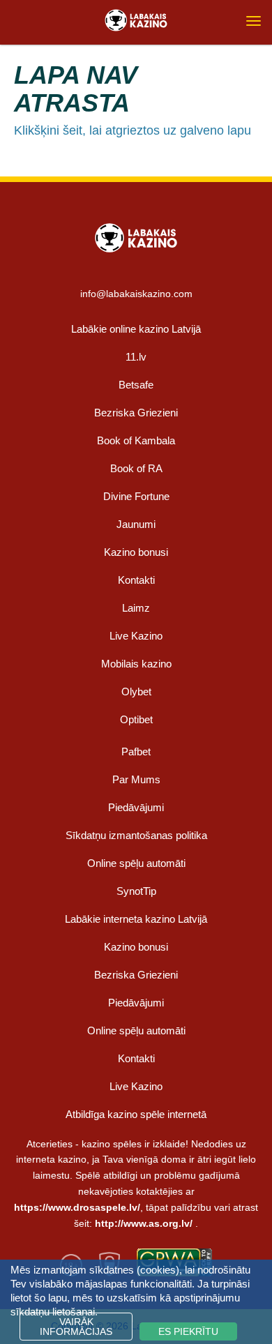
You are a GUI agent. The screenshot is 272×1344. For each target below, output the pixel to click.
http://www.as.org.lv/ (143, 1223)
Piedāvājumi (136, 807)
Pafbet (136, 751)
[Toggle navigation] (253, 21)
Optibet (136, 719)
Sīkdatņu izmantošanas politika (136, 835)
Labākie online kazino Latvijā (136, 329)
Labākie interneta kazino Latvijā (136, 919)
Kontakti (136, 580)
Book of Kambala (136, 440)
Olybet (136, 691)
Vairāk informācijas (76, 1326)
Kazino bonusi (136, 552)
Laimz (136, 608)
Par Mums (136, 779)
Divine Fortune (136, 496)
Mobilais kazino (136, 664)
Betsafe (136, 385)
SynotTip (136, 891)
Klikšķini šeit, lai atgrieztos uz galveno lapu (132, 130)
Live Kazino (136, 636)
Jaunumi (136, 524)
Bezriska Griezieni (136, 412)
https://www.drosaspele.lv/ (77, 1207)
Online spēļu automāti (136, 863)
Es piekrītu (188, 1331)
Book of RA (136, 468)
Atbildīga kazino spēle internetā (136, 1114)
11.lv (136, 357)
